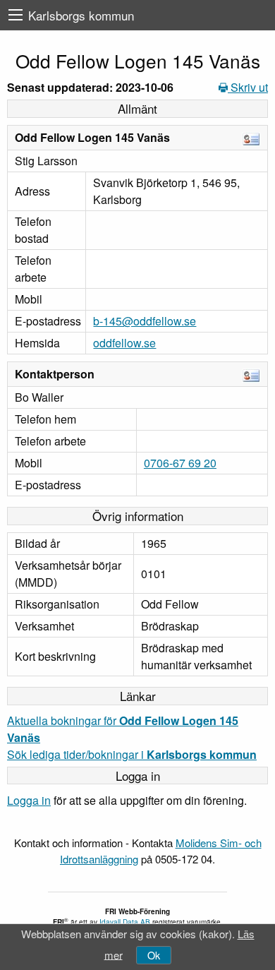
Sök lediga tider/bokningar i (132, 754)
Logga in (29, 800)
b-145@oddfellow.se (144, 321)
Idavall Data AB (124, 922)
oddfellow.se (124, 343)
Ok (153, 954)
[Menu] (15, 15)
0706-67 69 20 (180, 463)
